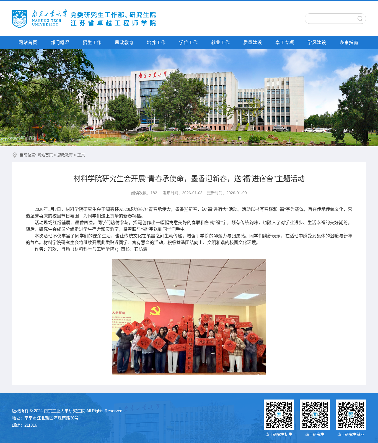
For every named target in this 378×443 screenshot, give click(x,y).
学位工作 (188, 42)
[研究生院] (84, 18)
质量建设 (252, 42)
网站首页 (28, 42)
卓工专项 (284, 42)
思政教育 (124, 42)
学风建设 (316, 42)
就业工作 (220, 42)
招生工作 (92, 42)
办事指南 (349, 42)
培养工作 (156, 42)
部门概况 (60, 42)
